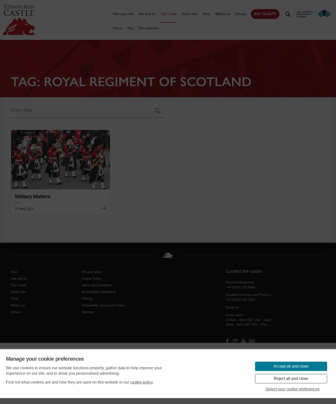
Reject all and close (291, 378)
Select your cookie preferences (293, 389)
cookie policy (141, 382)
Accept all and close (291, 366)
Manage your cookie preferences (45, 359)
